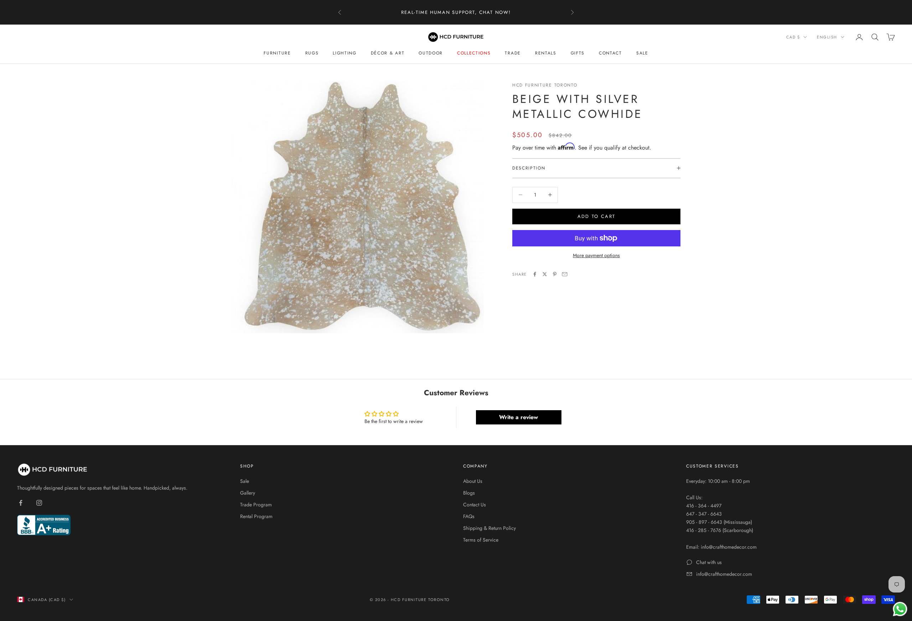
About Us (472, 481)
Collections (474, 53)
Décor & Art (387, 53)
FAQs (469, 516)
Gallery (247, 492)
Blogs (469, 492)
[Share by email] (565, 274)
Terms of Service (480, 539)
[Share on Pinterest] (555, 274)
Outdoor (431, 53)
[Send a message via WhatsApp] (900, 609)
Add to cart (596, 216)
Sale (642, 53)
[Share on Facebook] (535, 274)
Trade (512, 53)
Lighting (344, 53)
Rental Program (256, 516)
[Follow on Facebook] (20, 502)
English (827, 37)
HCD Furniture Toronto (544, 85)
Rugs (312, 53)
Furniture (277, 53)
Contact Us (474, 504)
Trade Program (256, 504)
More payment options (596, 255)
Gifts (578, 53)
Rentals (545, 53)
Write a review (518, 417)
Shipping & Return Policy (489, 528)
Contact (610, 53)
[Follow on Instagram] (39, 502)
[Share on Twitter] (545, 274)
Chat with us (709, 562)
